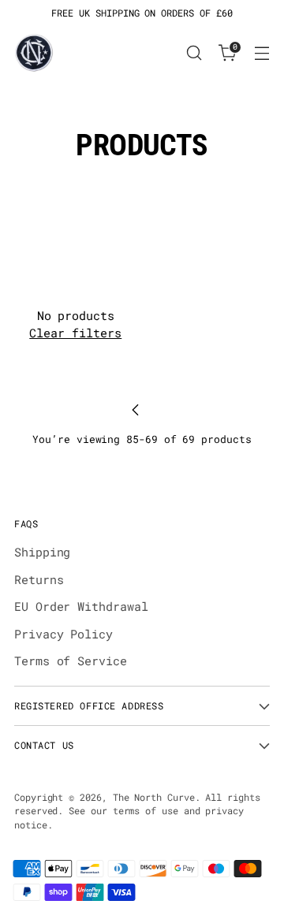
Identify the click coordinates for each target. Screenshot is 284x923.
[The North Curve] (34, 53)
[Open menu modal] (261, 53)
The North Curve (154, 797)
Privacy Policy (63, 634)
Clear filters (75, 333)
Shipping (42, 552)
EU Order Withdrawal (81, 606)
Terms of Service (70, 660)
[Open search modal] (194, 53)
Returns (38, 579)
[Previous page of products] (135, 410)
